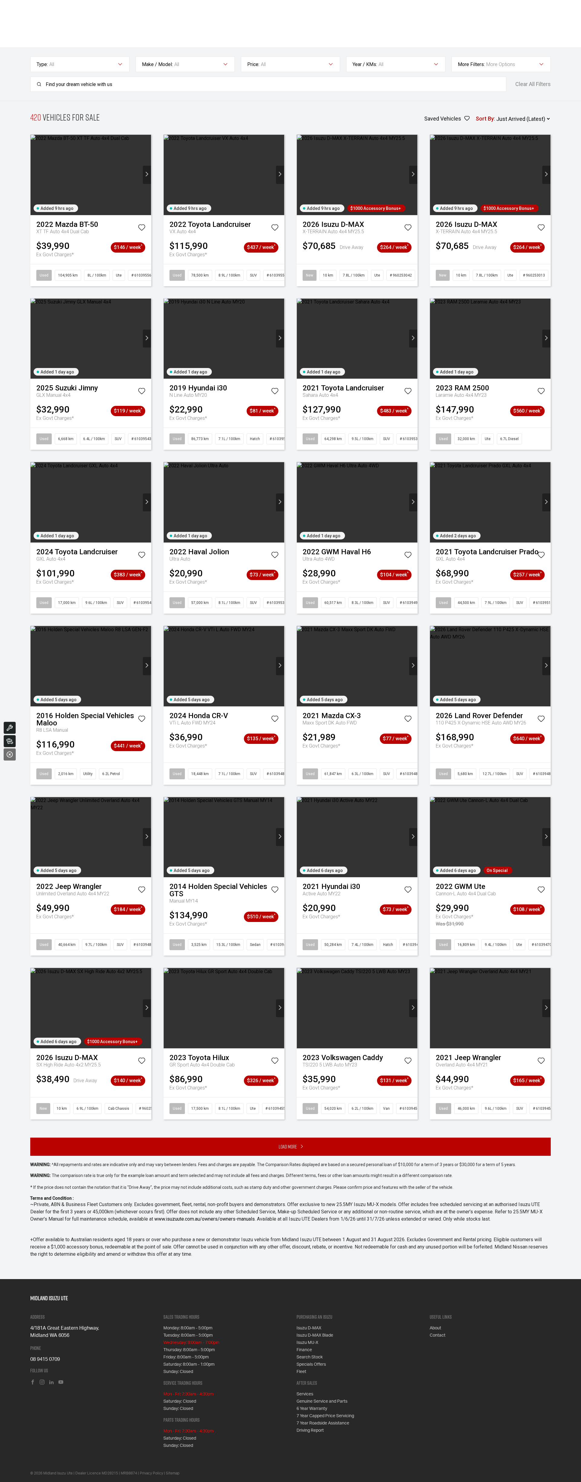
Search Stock (310, 1357)
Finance (304, 1350)
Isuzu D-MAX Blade (315, 1335)
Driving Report (310, 1430)
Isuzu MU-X (307, 1343)
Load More (288, 1146)
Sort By (485, 118)
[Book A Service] (10, 728)
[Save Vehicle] (141, 228)
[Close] (10, 754)
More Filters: (471, 64)
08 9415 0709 (45, 1359)
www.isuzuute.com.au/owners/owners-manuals (204, 1219)
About (435, 1328)
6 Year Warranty (312, 1409)
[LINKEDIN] (51, 1382)
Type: (42, 64)
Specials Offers (311, 1364)
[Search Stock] (10, 741)
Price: (253, 64)
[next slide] (147, 175)
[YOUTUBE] (60, 1382)
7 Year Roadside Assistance (323, 1423)
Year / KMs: (365, 64)
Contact (437, 1335)
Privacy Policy (151, 1473)
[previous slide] (35, 175)
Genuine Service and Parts (322, 1401)
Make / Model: (157, 64)
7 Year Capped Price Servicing (325, 1416)
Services (305, 1394)
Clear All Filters (533, 84)
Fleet (301, 1372)
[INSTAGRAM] (42, 1382)
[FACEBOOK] (32, 1382)
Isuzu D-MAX (309, 1328)
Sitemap (172, 1473)
